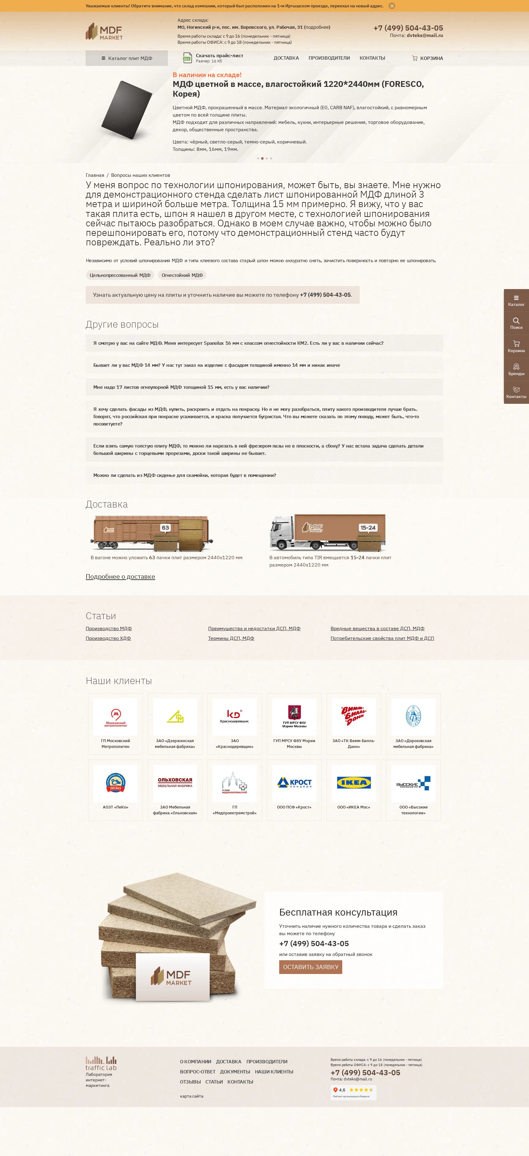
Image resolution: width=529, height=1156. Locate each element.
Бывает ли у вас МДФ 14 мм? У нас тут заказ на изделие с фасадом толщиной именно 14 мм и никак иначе (216, 365)
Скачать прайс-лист (219, 55)
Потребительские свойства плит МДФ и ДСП (382, 638)
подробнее (317, 27)
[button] (258, 158)
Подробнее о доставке (120, 576)
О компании (195, 1061)
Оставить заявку (311, 967)
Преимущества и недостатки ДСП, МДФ (254, 628)
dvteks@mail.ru (425, 35)
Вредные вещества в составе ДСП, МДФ (378, 628)
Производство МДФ (109, 628)
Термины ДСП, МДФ (231, 638)
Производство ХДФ (108, 638)
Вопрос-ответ (197, 1071)
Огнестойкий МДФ (182, 275)
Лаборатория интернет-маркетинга (99, 1080)
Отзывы (190, 1081)
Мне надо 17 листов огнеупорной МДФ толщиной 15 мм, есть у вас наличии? (181, 387)
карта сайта (191, 1096)
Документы (235, 1071)
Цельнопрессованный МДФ (120, 275)
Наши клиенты (274, 1071)
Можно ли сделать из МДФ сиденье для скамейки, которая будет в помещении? (184, 475)
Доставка (286, 58)
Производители (329, 58)
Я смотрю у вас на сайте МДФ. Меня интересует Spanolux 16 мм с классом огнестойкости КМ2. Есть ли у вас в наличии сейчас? (238, 343)
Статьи (214, 1081)
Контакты (372, 58)
